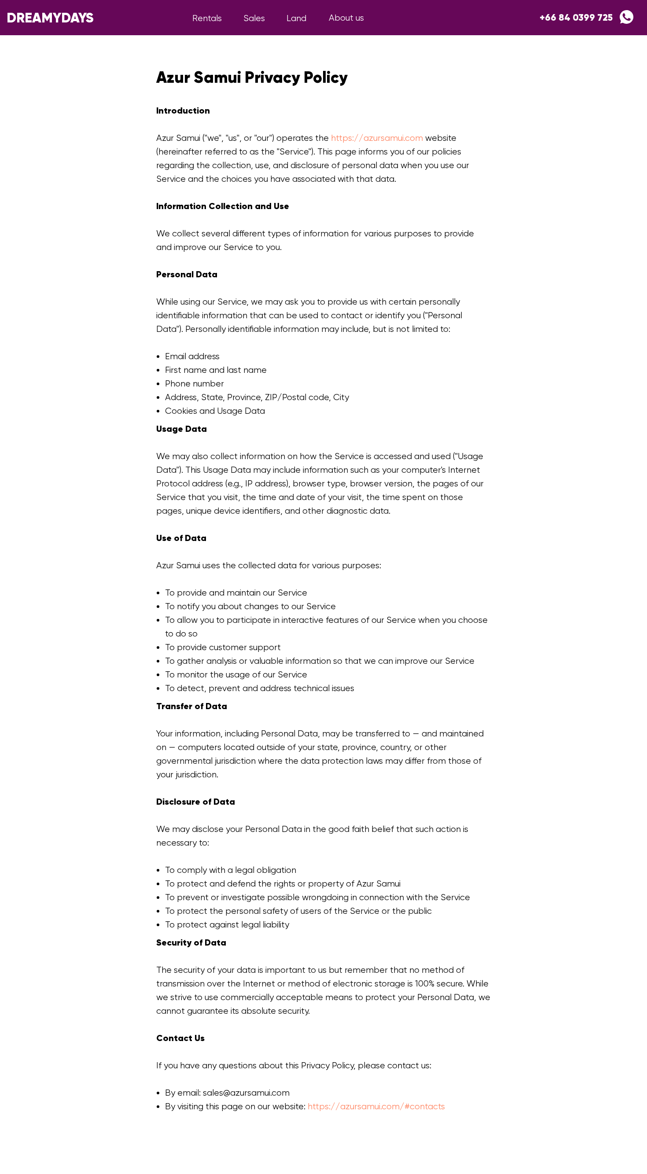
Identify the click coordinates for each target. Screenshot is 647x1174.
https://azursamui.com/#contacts (376, 1106)
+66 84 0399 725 (576, 17)
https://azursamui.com (377, 138)
